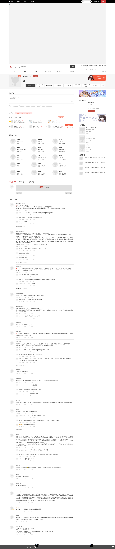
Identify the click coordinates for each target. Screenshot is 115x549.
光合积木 (21, 141)
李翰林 (18, 163)
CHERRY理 (18, 492)
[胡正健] (55, 172)
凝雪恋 (17, 434)
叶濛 (43, 106)
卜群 (18, 155)
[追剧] (35, 76)
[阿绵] (55, 164)
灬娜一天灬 (35, 126)
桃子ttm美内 (18, 483)
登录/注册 (96, 1)
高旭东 (60, 155)
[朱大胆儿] (55, 141)
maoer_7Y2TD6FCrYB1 (24, 385)
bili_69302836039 (23, 354)
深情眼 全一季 (27, 76)
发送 (73, 66)
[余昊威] (34, 172)
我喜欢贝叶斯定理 (20, 231)
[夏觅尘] (13, 172)
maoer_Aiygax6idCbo (23, 394)
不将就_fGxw (19, 369)
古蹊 (20, 217)
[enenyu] (12, 126)
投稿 (103, 1)
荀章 (20, 275)
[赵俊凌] (34, 164)
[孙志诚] (34, 149)
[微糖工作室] (83, 105)
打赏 (69, 125)
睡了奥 (17, 409)
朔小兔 (18, 147)
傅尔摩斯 (21, 424)
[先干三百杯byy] (31, 121)
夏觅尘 (18, 171)
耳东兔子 (22, 106)
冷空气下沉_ (18, 322)
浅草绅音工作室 (23, 149)
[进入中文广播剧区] (92, 118)
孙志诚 (39, 147)
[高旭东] (55, 157)
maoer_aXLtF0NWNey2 (55, 126)
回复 (32, 210)
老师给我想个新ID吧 (20, 203)
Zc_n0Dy (18, 400)
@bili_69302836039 (31, 359)
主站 (12, 1)
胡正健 (60, 171)
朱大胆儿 (61, 140)
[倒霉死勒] (34, 141)
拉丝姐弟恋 (49, 106)
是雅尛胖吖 (18, 331)
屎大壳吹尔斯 (21, 454)
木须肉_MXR (21, 459)
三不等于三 (21, 316)
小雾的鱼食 (18, 378)
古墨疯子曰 (21, 279)
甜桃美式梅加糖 (17, 121)
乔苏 (39, 155)
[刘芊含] (55, 149)
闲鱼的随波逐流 (22, 253)
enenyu (15, 126)
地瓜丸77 (18, 507)
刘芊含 (60, 147)
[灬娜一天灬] (31, 126)
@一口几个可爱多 (28, 217)
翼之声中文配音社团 (45, 157)
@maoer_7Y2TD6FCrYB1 (32, 389)
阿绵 (60, 163)
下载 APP (31, 1)
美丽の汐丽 (18, 342)
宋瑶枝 (17, 474)
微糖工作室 (18, 267)
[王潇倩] (13, 141)
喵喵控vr (54, 121)
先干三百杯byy (36, 121)
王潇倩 (27, 106)
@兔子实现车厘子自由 (30, 420)
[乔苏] (34, 157)
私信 (101, 111)
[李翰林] (13, 164)
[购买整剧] (96, 78)
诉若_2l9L (21, 350)
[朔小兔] (13, 149)
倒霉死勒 (16, 106)
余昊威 (39, 171)
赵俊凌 (39, 163)
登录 (42, 187)
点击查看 (24, 226)
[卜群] (13, 157)
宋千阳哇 (18, 465)
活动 (25, 1)
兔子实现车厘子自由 (23, 248)
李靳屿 (38, 106)
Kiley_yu (21, 222)
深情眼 (33, 106)
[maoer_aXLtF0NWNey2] (50, 126)
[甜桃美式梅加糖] (12, 121)
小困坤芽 (21, 389)
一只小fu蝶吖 (21, 257)
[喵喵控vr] (50, 121)
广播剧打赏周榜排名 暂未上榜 (23, 113)
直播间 (18, 1)
